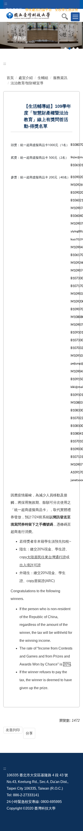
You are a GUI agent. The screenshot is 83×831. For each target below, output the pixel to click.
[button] (67, 16)
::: (5, 4)
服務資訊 (60, 78)
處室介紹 (26, 78)
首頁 (10, 78)
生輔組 (43, 78)
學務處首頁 (14, 10)
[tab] (66, 48)
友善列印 (13, 730)
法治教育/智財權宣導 (27, 83)
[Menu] (75, 16)
